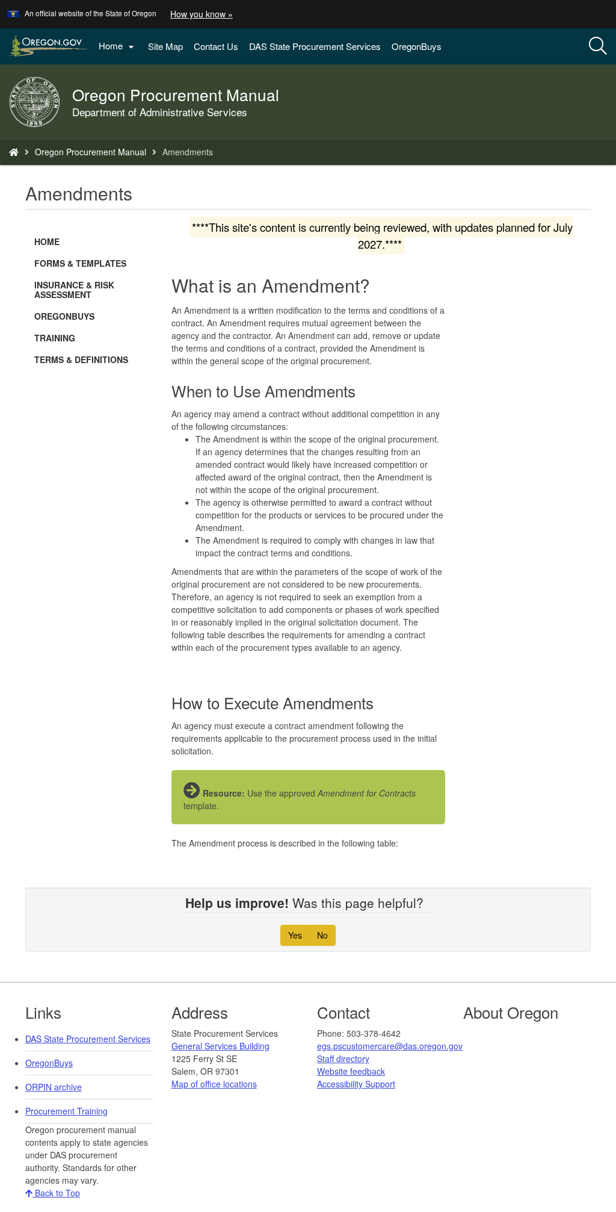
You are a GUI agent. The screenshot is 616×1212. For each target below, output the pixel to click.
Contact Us (216, 46)
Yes (295, 935)
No (322, 935)
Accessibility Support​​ (356, 1084)
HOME (47, 241)
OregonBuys (417, 46)
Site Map (165, 46)
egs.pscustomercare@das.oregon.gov (390, 1046)
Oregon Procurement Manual (90, 152)
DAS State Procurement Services (315, 46)
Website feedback (351, 1071)
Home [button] (118, 46)
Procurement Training (66, 1111)
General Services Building (220, 1046)
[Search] (598, 46)
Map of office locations (214, 1084)
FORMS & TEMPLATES (80, 263)
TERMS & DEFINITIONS (81, 359)
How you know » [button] (201, 14)
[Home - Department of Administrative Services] (14, 152)
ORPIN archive (53, 1087)
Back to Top (56, 1193)
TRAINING (54, 338)
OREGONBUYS (64, 316)
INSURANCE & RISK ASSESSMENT (74, 289)
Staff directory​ (343, 1058)
